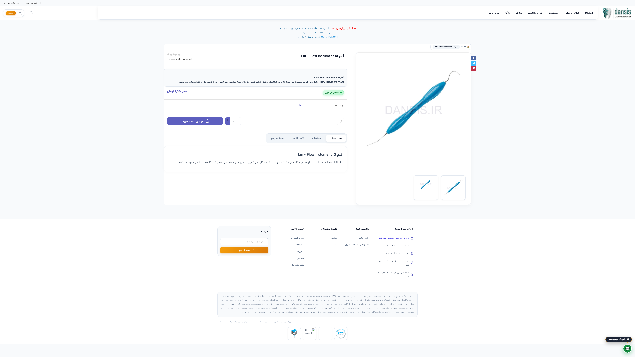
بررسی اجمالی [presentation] (336, 138)
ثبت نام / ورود (31, 3)
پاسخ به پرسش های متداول (357, 245)
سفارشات (300, 245)
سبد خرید (300, 258)
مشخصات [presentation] (316, 138)
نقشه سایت (364, 238)
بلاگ (336, 245)
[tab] (336, 138)
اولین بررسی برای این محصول (179, 59)
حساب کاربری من (297, 238)
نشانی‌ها (300, 251)
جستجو (334, 238)
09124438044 (329, 37)
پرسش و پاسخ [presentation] (277, 138)
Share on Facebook (473, 58)
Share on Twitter (473, 63)
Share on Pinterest (473, 68)
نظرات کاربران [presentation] (298, 138)
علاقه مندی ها (298, 265)
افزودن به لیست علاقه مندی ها (340, 121)
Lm (300, 105)
